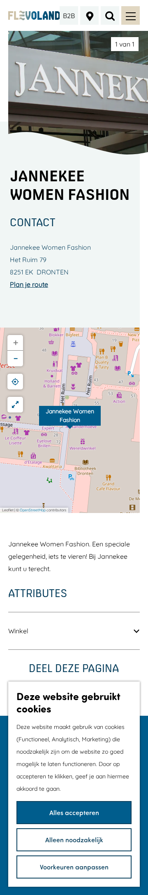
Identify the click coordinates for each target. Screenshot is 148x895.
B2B (69, 16)
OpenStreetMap (33, 510)
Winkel (18, 631)
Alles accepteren (74, 812)
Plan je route (29, 284)
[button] (70, 420)
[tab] (125, 44)
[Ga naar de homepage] (34, 15)
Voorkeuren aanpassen (74, 866)
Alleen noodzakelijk (74, 839)
